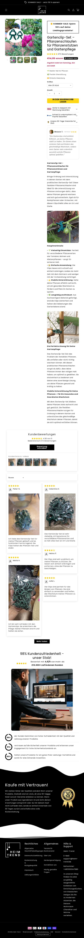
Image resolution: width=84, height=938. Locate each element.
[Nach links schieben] (7, 60)
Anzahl (49, 90)
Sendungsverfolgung (52, 860)
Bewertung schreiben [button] (42, 447)
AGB (52, 932)
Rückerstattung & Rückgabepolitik (31, 862)
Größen (50, 82)
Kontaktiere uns (50, 865)
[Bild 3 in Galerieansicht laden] (27, 60)
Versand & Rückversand (49, 849)
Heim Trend (16, 932)
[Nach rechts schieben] (39, 60)
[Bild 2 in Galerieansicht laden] (20, 60)
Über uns (47, 856)
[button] (69, 10)
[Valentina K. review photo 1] (60, 511)
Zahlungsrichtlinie (32, 875)
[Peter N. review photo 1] (24, 514)
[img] (13, 486)
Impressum (29, 870)
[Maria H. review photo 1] (24, 592)
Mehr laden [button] (42, 641)
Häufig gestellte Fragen (50, 871)
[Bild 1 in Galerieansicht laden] (13, 60)
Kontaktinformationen (69, 932)
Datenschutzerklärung (33, 856)
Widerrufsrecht (27, 932)
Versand (57, 932)
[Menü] (6, 10)
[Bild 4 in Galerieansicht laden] (34, 60)
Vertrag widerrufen (43, 934)
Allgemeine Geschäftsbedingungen (34, 849)
